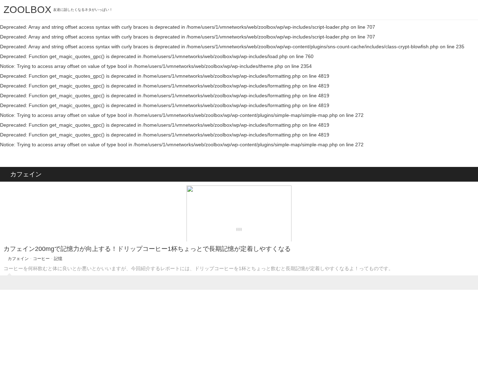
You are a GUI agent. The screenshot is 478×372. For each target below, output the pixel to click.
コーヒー (41, 258)
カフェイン (18, 258)
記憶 (58, 258)
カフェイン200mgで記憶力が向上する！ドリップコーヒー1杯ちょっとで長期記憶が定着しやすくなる (147, 248)
